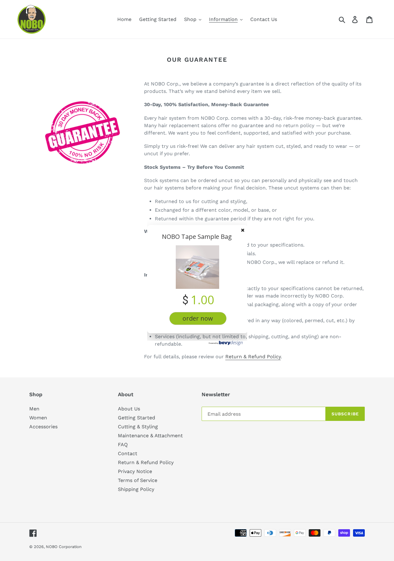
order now (198, 318)
